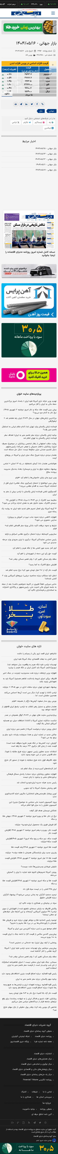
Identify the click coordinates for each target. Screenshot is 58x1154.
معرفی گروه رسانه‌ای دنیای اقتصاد (38, 1031)
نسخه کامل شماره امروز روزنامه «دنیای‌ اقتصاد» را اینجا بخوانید (30, 253)
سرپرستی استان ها (44, 1097)
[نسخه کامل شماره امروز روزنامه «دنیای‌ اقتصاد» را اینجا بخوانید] (29, 229)
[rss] (29, 1122)
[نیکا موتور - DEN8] (29, 271)
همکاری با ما (26, 1097)
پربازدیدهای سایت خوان (29, 394)
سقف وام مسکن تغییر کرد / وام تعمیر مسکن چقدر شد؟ (33, 559)
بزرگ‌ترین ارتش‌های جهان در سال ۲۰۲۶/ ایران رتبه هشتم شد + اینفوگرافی (30, 420)
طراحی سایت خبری (45, 1140)
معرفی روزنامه (46, 1109)
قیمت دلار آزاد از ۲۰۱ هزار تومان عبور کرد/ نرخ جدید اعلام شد (31, 570)
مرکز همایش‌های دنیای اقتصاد (39, 1058)
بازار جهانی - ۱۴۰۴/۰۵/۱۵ (46, 148)
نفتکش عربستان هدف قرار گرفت (43, 810)
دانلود (7, 93)
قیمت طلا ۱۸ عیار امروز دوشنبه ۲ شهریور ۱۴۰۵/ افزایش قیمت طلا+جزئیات (31, 860)
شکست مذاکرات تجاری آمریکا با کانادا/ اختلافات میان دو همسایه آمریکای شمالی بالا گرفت (30, 722)
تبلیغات (35, 1091)
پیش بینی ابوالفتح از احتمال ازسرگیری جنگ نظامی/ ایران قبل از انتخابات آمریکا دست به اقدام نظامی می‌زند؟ (30, 485)
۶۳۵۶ (44, 51)
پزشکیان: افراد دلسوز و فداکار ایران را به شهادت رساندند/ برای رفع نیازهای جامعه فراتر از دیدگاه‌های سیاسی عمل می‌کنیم (29, 1000)
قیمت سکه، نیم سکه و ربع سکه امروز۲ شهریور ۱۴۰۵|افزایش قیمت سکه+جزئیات (31, 840)
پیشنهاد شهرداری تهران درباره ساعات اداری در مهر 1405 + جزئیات (30, 687)
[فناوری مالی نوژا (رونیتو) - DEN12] (29, 618)
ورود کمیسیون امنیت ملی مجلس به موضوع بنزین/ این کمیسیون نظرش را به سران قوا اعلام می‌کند (33, 804)
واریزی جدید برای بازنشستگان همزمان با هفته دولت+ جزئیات (31, 852)
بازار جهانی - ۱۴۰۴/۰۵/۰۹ (46, 170)
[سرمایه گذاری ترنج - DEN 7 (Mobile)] (29, 27)
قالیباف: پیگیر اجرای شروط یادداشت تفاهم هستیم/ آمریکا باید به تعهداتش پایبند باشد (30, 680)
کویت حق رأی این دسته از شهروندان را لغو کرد (37, 553)
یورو (30, 4)
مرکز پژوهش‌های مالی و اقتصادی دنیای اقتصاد (32, 1069)
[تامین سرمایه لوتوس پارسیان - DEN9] (29, 340)
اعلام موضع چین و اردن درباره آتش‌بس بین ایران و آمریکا (32, 928)
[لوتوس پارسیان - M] (29, 1148)
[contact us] (18, 1122)
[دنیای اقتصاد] (26, 13)
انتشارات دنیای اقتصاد (43, 1053)
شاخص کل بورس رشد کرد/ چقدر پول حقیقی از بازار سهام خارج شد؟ (30, 1009)
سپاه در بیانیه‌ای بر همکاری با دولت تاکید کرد (38, 903)
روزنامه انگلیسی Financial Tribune (37, 1079)
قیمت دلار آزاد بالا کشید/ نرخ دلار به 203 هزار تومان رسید (33, 993)
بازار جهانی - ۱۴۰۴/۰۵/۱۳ (46, 159)
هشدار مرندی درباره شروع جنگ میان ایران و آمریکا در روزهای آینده (31, 457)
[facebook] (37, 104)
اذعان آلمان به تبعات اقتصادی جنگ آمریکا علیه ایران (35, 659)
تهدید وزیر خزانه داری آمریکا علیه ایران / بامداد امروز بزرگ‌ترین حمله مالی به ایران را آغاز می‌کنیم (30, 403)
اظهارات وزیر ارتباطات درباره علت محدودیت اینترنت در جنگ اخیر (30, 673)
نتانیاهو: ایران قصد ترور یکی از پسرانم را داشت (37, 653)
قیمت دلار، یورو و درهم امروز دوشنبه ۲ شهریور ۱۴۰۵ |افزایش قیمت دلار (31, 832)
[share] (23, 1122)
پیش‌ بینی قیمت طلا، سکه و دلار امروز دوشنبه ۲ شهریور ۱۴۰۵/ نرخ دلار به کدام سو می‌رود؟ (30, 411)
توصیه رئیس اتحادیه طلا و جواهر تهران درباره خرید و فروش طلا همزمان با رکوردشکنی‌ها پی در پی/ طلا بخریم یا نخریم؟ (30, 922)
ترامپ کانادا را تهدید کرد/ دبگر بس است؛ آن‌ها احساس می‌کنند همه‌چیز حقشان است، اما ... (30, 694)
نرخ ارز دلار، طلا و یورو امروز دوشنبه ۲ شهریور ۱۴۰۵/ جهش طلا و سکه (30, 818)
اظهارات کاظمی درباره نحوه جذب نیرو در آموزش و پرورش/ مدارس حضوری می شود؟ (32, 519)
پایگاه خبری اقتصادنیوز (19, 1041)
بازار (41, 111)
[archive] (12, 1122)
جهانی (51, 111)
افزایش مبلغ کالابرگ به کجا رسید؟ (43, 564)
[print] (15, 104)
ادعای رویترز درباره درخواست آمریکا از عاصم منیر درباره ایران (32, 729)
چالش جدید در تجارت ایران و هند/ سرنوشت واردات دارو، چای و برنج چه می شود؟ (30, 736)
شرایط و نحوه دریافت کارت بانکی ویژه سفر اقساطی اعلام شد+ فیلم (31, 527)
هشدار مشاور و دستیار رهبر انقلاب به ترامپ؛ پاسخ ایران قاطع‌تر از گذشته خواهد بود (29, 708)
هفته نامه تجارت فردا (43, 1041)
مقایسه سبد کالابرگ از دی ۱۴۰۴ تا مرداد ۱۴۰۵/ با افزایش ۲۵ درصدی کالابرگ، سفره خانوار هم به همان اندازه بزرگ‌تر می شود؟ (29, 502)
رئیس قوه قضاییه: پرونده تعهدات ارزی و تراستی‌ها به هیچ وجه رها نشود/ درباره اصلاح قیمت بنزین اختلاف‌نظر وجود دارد (30, 986)
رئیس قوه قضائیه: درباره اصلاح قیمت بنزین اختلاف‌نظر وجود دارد (29, 973)
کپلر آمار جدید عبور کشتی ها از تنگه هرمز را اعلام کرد (35, 548)
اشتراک (23, 1091)
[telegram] (21, 104)
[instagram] (45, 1122)
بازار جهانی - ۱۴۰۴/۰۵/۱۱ (46, 164)
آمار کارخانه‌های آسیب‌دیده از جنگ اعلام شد (39, 768)
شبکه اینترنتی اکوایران (21, 1036)
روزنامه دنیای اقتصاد (43, 1036)
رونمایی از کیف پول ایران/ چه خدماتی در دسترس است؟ (33, 942)
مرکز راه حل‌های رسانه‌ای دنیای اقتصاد (36, 1074)
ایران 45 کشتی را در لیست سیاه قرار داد (40, 889)
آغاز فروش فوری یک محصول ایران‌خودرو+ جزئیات (36, 824)
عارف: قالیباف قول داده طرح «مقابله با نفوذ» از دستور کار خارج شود (30, 762)
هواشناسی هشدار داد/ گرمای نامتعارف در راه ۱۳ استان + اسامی (30, 463)
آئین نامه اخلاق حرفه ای (42, 1114)
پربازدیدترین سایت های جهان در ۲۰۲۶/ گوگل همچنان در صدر (31, 715)
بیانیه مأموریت (28, 1109)
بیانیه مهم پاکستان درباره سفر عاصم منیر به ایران (36, 979)
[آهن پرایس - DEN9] (29, 300)
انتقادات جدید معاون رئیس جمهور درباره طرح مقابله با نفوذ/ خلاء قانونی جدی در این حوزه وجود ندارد (31, 753)
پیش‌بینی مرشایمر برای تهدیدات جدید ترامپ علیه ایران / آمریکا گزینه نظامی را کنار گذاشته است (30, 950)
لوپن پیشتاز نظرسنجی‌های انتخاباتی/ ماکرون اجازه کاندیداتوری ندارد (31, 795)
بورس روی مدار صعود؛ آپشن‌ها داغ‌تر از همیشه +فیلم (34, 701)
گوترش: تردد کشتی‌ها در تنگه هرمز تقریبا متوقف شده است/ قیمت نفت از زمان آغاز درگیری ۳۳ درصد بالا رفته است (31, 745)
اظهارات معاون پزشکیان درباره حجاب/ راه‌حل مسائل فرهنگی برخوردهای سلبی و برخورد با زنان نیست (32, 776)
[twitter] (31, 104)
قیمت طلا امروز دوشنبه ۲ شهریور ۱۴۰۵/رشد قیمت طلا (34, 847)
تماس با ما (47, 1091)
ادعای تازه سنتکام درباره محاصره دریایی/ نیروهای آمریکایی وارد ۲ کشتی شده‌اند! (29, 577)
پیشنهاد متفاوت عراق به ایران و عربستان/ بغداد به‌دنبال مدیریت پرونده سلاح (30, 471)
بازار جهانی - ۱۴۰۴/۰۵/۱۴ (46, 153)
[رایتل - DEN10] (29, 375)
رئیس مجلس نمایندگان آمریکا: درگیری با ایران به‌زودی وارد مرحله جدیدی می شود (29, 541)
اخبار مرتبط (29, 141)
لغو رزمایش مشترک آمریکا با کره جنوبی (40, 788)
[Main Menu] (53, 13)
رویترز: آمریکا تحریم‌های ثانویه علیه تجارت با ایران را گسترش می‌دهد (32, 874)
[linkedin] (26, 104)
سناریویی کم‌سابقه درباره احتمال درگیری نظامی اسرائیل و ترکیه (31, 534)
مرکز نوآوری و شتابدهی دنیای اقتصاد (36, 1064)
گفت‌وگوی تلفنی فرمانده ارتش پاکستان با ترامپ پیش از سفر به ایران (30, 493)
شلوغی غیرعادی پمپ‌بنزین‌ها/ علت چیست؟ (39, 866)
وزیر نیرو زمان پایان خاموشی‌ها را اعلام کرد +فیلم (36, 477)
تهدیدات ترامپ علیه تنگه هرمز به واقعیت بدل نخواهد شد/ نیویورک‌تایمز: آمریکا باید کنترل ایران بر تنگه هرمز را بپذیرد (32, 666)
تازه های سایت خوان (29, 646)
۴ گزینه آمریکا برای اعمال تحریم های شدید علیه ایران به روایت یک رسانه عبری (29, 510)
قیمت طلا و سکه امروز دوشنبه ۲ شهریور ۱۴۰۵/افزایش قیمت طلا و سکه (30, 882)
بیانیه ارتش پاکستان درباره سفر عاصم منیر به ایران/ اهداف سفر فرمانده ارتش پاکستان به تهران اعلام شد (30, 437)
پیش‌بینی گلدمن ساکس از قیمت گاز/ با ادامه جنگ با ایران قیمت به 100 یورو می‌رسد (30, 936)
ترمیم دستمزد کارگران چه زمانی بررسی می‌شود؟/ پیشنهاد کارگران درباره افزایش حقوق (30, 896)
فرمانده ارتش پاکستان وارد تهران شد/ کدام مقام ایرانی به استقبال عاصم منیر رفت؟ (29, 428)
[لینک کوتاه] (42, 104)
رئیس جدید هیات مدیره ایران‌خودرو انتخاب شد (37, 782)
